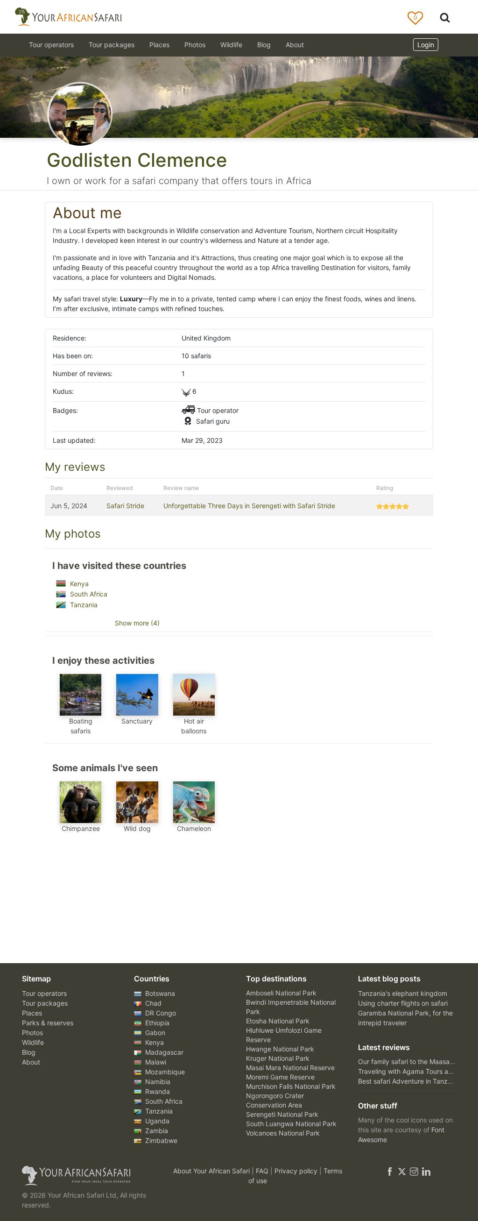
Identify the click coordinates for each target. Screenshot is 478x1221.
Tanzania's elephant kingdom (402, 993)
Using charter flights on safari (403, 1003)
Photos (194, 45)
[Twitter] (402, 1171)
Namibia (156, 1082)
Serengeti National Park (282, 1114)
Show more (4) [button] (137, 623)
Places (32, 1013)
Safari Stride (125, 506)
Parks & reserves (47, 1023)
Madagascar (163, 1052)
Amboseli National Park (281, 993)
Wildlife (231, 45)
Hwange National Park (280, 1049)
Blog (264, 45)
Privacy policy (296, 1171)
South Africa (87, 594)
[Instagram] (414, 1171)
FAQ (263, 1171)
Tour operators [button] (51, 45)
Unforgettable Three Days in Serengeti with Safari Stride (249, 506)
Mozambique (164, 1072)
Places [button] (159, 45)
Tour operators (44, 993)
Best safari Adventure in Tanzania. (410, 1081)
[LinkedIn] (425, 1171)
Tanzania (83, 605)
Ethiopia (156, 1023)
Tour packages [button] (111, 45)
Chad (152, 1003)
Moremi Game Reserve (280, 1077)
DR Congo (159, 1013)
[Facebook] (390, 1171)
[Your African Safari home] (89, 1176)
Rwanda (156, 1091)
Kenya (78, 584)
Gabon (154, 1032)
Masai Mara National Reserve (290, 1068)
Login (425, 45)
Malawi (154, 1062)
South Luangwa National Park (291, 1124)
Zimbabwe (160, 1140)
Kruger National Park (277, 1058)
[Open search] (445, 17)
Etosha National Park (277, 1021)
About (295, 45)
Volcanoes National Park (283, 1133)
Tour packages (45, 1003)
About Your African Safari (212, 1171)
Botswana (159, 993)
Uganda (156, 1121)
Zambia (155, 1131)
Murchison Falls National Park (291, 1086)
